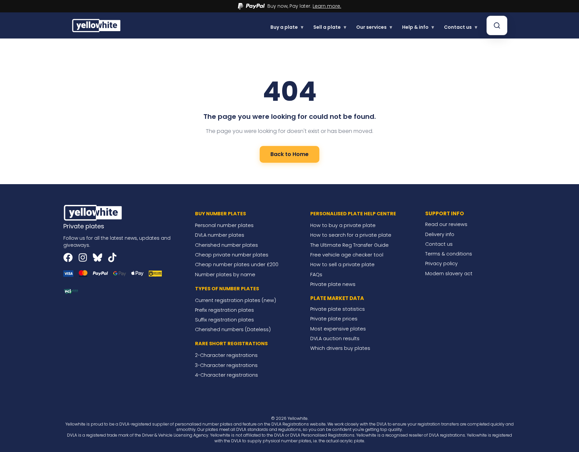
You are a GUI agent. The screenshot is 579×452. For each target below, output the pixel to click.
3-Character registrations (226, 365)
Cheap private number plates (231, 254)
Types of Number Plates (227, 288)
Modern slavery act (448, 273)
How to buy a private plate (343, 225)
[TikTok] (112, 257)
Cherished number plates (226, 245)
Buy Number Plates (220, 213)
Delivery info (439, 234)
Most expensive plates (338, 328)
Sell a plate (329, 27)
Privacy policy (441, 263)
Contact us (460, 27)
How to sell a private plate (342, 264)
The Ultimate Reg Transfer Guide (349, 245)
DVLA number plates (219, 235)
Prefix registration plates (224, 310)
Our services (374, 27)
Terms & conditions (448, 253)
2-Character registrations (226, 355)
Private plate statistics (337, 309)
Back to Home (289, 154)
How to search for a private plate (350, 235)
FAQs (316, 274)
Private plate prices (334, 318)
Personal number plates (224, 225)
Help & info (418, 27)
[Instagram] (82, 257)
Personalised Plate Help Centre (353, 213)
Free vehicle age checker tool (346, 254)
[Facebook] (68, 257)
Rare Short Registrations (231, 343)
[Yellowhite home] (97, 25)
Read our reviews (446, 224)
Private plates (83, 226)
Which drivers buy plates (340, 348)
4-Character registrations (226, 375)
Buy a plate (286, 27)
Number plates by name (225, 274)
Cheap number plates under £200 (236, 264)
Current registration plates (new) (235, 300)
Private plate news (333, 284)
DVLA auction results (335, 338)
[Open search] (497, 25)
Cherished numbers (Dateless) (233, 329)
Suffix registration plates (224, 319)
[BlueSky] (97, 257)
